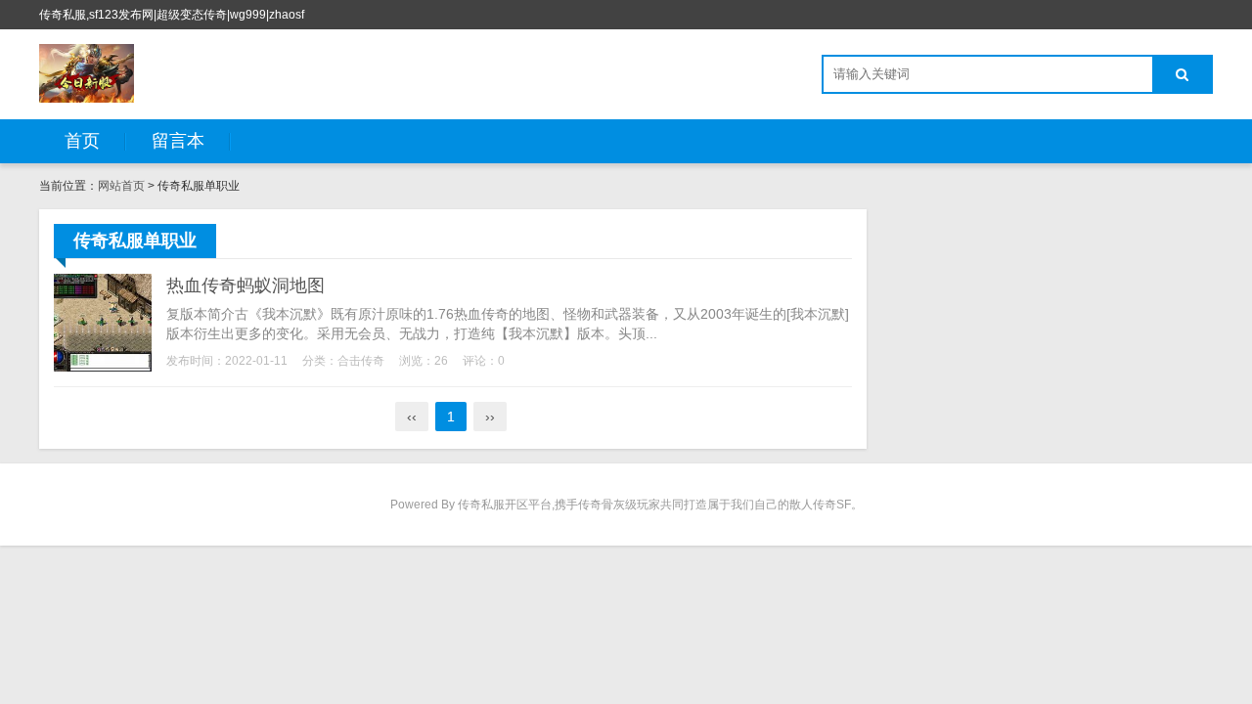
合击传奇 (360, 361)
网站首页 (121, 186)
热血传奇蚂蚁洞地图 (245, 285)
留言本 (178, 141)
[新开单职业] (86, 73)
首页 (82, 141)
